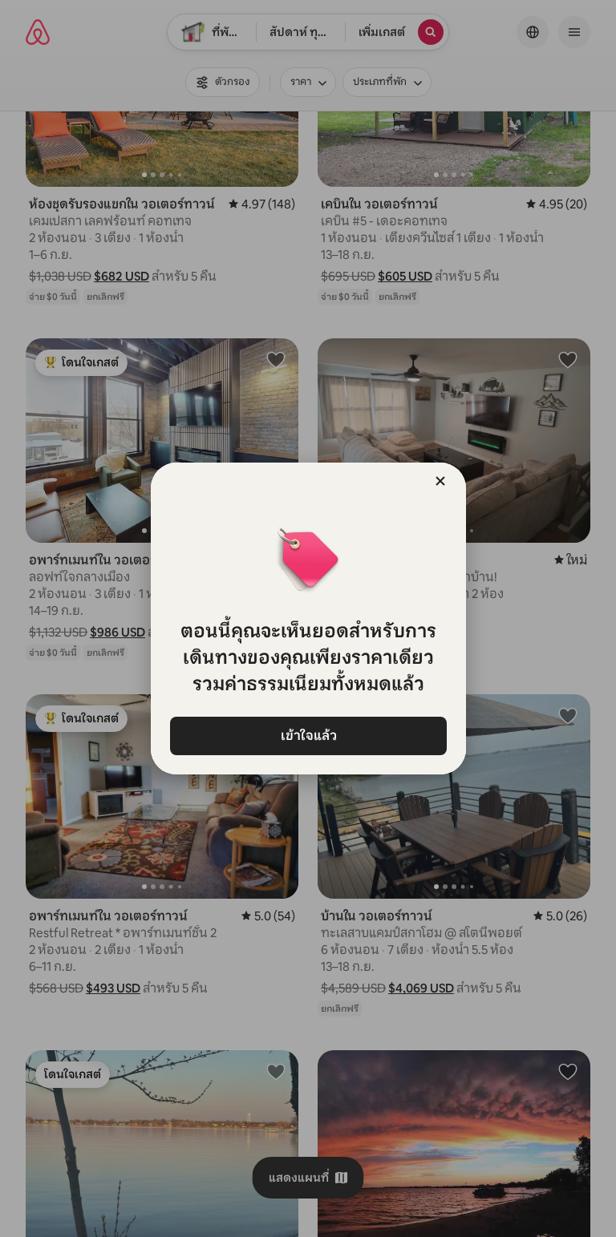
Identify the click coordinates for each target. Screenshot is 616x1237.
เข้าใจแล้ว (308, 735)
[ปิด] (440, 481)
